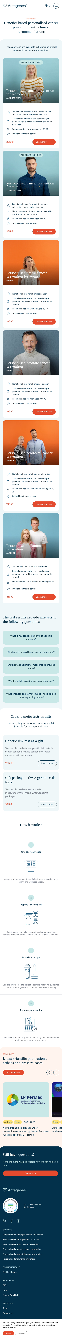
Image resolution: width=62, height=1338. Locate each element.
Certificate (29, 1207)
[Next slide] (56, 1072)
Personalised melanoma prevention (19, 1259)
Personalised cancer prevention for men (21, 1239)
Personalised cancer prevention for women (23, 1234)
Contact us (30, 1173)
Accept (8, 1333)
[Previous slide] (49, 1072)
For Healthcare (10, 1272)
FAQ (4, 1285)
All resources (13, 1072)
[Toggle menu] (56, 6)
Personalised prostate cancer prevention (22, 1249)
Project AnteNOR (10, 1295)
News (5, 1290)
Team (5, 1308)
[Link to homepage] (15, 6)
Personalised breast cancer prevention (21, 1244)
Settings (21, 1333)
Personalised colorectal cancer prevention (22, 1254)
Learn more (47, 763)
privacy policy (9, 1327)
